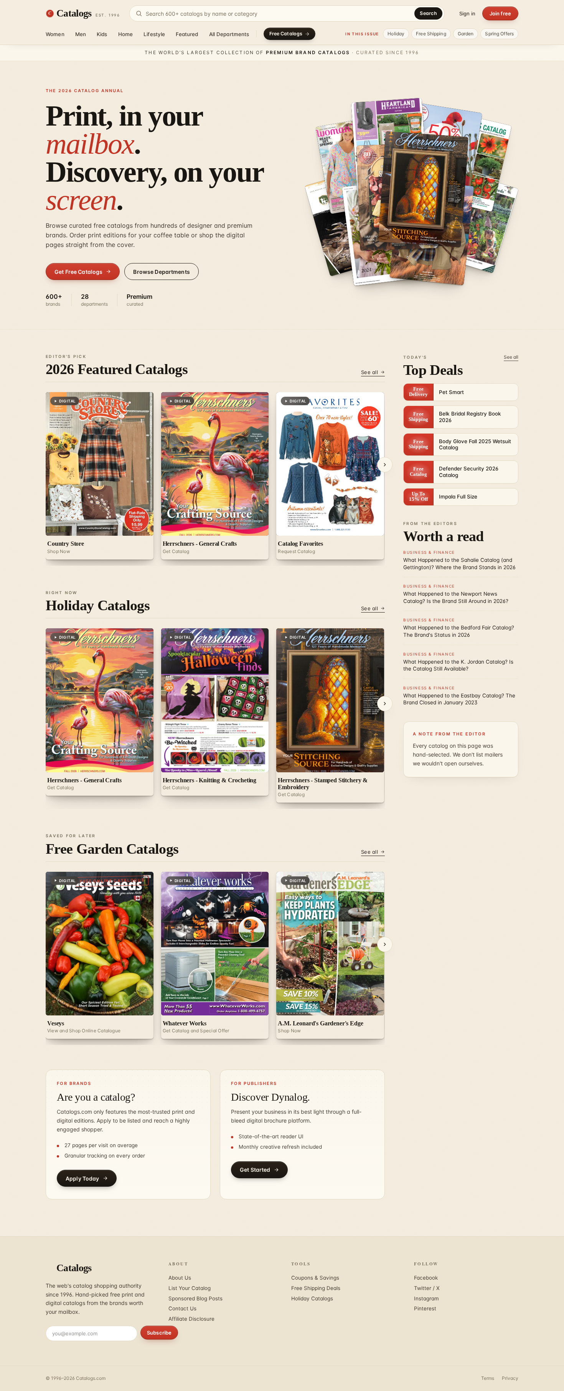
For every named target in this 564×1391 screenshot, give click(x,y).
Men (80, 34)
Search (428, 13)
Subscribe (159, 1333)
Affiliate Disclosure (191, 1319)
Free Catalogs (286, 33)
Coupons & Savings (315, 1278)
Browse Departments (161, 271)
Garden (466, 33)
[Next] (384, 464)
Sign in (467, 13)
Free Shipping (431, 33)
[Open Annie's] (423, 189)
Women (55, 34)
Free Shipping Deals (315, 1288)
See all (369, 372)
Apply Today (82, 1178)
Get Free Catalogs (78, 271)
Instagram (426, 1298)
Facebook (426, 1278)
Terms (487, 1378)
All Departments (229, 34)
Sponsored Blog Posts (195, 1298)
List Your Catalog (189, 1288)
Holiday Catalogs (312, 1298)
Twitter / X (427, 1288)
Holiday (396, 33)
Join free (500, 13)
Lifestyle (154, 34)
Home (125, 34)
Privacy (510, 1378)
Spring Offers (499, 33)
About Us (179, 1278)
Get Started (255, 1169)
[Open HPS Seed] (474, 221)
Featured (187, 34)
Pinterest (425, 1308)
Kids (102, 34)
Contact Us (182, 1308)
